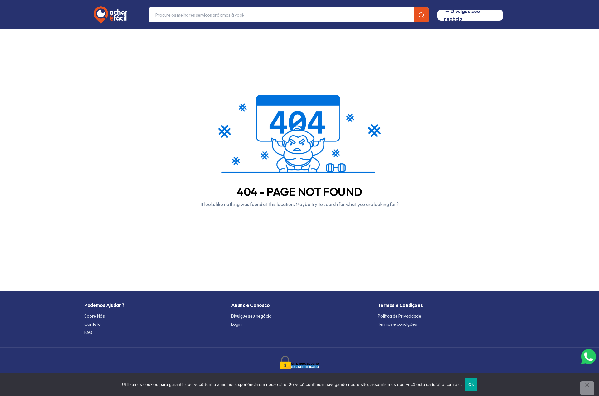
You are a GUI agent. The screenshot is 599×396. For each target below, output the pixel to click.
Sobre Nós (94, 316)
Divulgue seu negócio (251, 316)
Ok (471, 384)
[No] (587, 388)
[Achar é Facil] (108, 15)
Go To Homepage (299, 219)
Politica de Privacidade (399, 316)
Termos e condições (397, 324)
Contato (92, 324)
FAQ (88, 332)
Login (236, 324)
